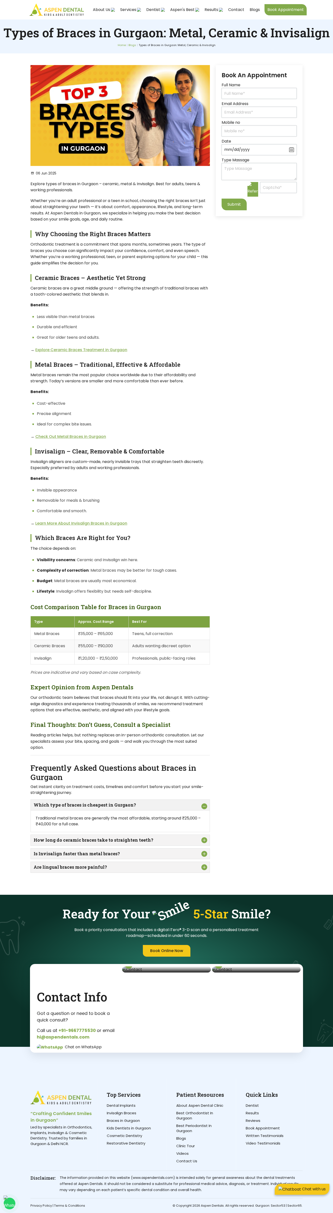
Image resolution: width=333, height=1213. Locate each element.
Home (122, 45)
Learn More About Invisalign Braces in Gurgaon (81, 523)
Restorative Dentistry (126, 1143)
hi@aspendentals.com (63, 1037)
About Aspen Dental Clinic (199, 1105)
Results (252, 1113)
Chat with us (313, 1189)
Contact (236, 9)
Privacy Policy (41, 1205)
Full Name (231, 85)
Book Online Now (166, 950)
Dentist (252, 1105)
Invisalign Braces (121, 1113)
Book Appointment (285, 9)
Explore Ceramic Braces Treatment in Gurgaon (81, 350)
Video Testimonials (263, 1143)
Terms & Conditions (69, 1205)
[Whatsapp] (9, 1203)
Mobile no (231, 122)
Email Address (235, 103)
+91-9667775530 (78, 1030)
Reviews (253, 1120)
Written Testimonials (265, 1135)
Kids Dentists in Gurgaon (129, 1128)
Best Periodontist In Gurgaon (194, 1128)
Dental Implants (121, 1105)
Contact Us (186, 1161)
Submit (234, 204)
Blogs (255, 9)
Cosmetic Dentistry (124, 1135)
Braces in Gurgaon (123, 1120)
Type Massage (235, 160)
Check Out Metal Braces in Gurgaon (70, 436)
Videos (182, 1153)
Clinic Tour (185, 1145)
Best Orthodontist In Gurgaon (194, 1115)
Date (226, 141)
